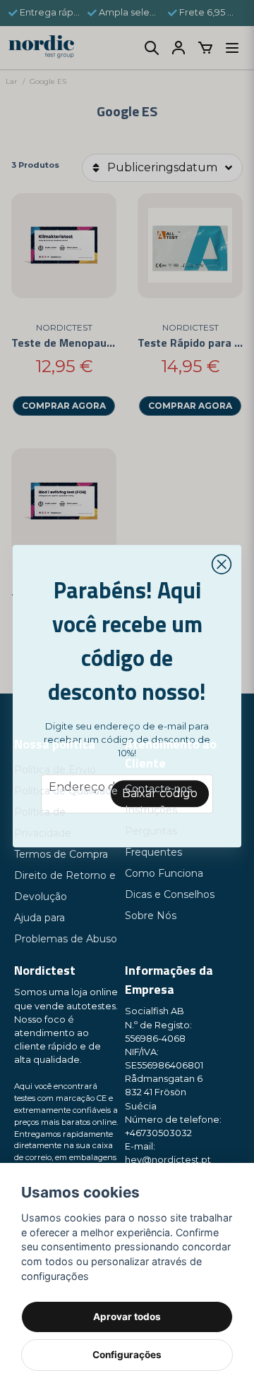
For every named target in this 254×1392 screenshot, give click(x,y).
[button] (221, 564)
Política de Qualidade (66, 790)
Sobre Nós (150, 915)
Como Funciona (164, 873)
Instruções (151, 809)
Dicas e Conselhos (169, 894)
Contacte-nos (158, 788)
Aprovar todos (127, 1316)
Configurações (127, 1354)
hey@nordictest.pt (168, 1159)
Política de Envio (55, 769)
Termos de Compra (61, 854)
